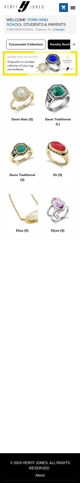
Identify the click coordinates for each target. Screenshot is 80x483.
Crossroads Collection (26, 44)
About (40, 475)
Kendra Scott (60, 44)
